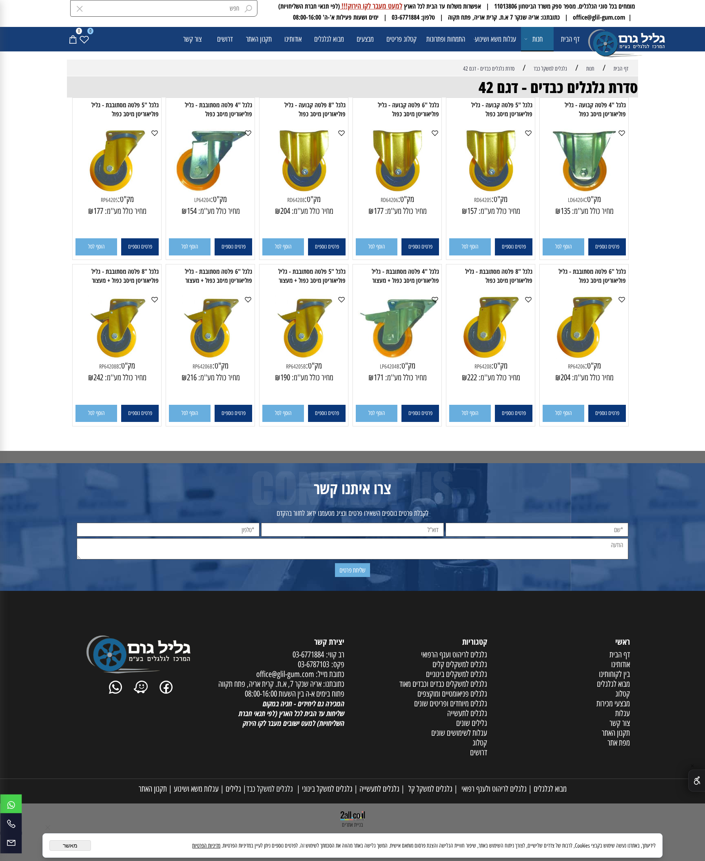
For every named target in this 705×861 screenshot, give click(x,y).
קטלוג (622, 694)
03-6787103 (313, 664)
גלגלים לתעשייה (378, 789)
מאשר (70, 845)
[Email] (11, 842)
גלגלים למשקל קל (428, 789)
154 (192, 211)
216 (192, 377)
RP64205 (109, 200)
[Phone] (11, 823)
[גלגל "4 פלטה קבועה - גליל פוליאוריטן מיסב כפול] (584, 189)
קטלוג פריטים (401, 39)
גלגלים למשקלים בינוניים (456, 674)
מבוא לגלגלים (329, 39)
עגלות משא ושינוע (495, 39)
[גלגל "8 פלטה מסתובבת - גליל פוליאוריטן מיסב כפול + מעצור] (117, 356)
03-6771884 (308, 654)
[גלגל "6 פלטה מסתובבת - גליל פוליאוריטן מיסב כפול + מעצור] (210, 356)
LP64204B (389, 366)
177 (379, 211)
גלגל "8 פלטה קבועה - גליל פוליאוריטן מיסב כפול (315, 109)
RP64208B (109, 366)
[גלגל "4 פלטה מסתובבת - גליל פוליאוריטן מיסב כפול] (210, 189)
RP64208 (483, 366)
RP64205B (296, 366)
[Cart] (73, 39)
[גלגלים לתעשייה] (612, 42)
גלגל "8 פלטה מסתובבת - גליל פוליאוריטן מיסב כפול (498, 276)
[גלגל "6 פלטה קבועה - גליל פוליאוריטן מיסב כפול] (397, 189)
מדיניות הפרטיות (206, 845)
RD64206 (389, 200)
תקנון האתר (259, 39)
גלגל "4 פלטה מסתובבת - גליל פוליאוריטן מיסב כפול (218, 109)
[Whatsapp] (11, 805)
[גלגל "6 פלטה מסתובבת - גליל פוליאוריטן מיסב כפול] (584, 356)
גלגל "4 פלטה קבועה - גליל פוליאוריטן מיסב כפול (595, 109)
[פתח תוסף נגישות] (696, 781)
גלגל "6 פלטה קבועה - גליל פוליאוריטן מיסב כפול (408, 109)
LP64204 (202, 200)
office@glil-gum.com (285, 674)
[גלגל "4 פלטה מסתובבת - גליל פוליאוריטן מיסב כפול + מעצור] (397, 356)
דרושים (225, 39)
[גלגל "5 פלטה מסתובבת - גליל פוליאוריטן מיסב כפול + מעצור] (304, 356)
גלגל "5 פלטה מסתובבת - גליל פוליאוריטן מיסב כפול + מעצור (312, 276)
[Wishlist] (84, 39)
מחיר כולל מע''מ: (592, 211)
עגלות (622, 713)
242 (98, 377)
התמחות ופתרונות (445, 39)
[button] (563, 246)
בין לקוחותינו (614, 674)
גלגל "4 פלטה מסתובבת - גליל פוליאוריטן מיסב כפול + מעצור (405, 276)
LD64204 (576, 200)
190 (285, 377)
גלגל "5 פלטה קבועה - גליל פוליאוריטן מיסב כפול (501, 109)
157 (472, 211)
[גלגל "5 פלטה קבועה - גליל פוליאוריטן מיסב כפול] (491, 189)
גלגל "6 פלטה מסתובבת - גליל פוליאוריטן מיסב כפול (592, 276)
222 (472, 377)
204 (285, 211)
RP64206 (576, 366)
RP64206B (203, 366)
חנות (537, 39)
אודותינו (293, 39)
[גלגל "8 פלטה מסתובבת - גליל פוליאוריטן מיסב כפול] (490, 356)
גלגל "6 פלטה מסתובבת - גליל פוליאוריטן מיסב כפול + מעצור (218, 276)
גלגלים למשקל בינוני (326, 789)
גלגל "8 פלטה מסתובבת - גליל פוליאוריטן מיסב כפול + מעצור (125, 276)
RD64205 (483, 200)
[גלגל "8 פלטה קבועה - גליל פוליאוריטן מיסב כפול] (304, 189)
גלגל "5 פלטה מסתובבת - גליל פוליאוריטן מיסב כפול (125, 109)
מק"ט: (593, 199)
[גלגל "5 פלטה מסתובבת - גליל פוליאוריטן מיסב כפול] (117, 189)
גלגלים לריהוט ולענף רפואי (492, 789)
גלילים (232, 789)
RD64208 (296, 200)
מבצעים (365, 39)
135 (565, 211)
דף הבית (570, 39)
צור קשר (192, 39)
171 (379, 377)
